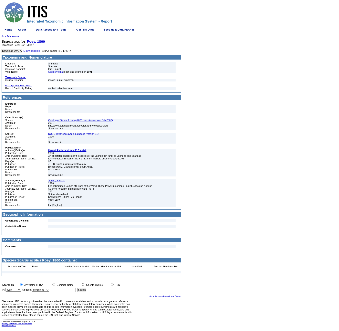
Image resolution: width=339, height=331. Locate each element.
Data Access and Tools (51, 29)
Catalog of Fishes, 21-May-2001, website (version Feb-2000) (80, 120)
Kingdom (27, 289)
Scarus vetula (55, 72)
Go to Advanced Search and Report (165, 296)
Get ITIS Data (85, 29)
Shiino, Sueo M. (56, 180)
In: (3, 289)
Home (8, 29)
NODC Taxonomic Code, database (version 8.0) (73, 134)
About (22, 29)
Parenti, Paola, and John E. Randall (67, 150)
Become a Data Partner (119, 29)
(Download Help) (32, 51)
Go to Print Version (10, 36)
